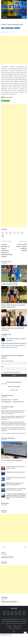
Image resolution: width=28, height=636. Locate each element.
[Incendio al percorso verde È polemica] (3, 474)
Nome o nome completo (7, 361)
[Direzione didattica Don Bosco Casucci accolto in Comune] (3, 468)
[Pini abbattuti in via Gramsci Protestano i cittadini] (3, 479)
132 (12, 614)
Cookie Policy (17, 626)
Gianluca (4, 462)
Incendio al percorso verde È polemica (15, 472)
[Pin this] (22, 232)
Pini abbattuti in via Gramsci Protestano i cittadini (16, 478)
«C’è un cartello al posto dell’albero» (12, 460)
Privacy (9, 626)
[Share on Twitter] (6, 232)
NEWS (24, 17)
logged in (17, 338)
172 (23, 614)
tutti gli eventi (14, 390)
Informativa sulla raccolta (6, 634)
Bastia (7, 442)
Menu (5, 17)
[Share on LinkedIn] (10, 232)
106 (8, 614)
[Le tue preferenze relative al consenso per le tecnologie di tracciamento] (25, 633)
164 (20, 614)
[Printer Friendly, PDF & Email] (5, 100)
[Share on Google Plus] (18, 232)
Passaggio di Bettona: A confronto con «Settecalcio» (14, 424)
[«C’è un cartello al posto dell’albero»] (14, 450)
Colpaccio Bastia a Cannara (9, 284)
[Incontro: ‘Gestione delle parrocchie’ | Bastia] (14, 8)
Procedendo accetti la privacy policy (11, 372)
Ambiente (4, 442)
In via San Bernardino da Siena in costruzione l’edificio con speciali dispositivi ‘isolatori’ (7, 250)
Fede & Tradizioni (9, 28)
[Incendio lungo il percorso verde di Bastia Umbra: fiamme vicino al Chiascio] (3, 490)
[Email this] (2, 236)
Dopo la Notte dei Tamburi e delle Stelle (17, 433)
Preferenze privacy (14, 628)
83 (4, 614)
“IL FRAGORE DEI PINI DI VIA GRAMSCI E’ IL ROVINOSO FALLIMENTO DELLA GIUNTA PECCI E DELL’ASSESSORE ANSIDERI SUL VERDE (16, 496)
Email (2, 366)
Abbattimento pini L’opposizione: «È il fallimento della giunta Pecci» (15, 483)
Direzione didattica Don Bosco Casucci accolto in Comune (15, 467)
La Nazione (17, 28)
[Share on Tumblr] (14, 232)
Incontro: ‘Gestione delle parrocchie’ (12, 24)
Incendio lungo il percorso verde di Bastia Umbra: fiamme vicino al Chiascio (16, 489)
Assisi (3, 28)
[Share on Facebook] (2, 232)
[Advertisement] (14, 50)
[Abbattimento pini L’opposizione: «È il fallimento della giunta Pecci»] (3, 484)
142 (16, 614)
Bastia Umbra (12, 442)
